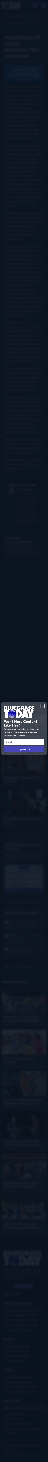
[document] (24, 731)
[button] (42, 706)
